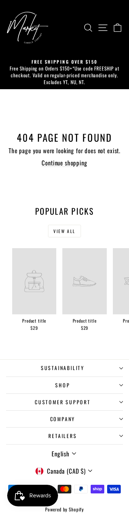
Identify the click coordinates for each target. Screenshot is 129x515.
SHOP (62, 385)
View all (64, 231)
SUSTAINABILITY (63, 368)
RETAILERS (62, 435)
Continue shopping (64, 162)
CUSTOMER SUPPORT (63, 402)
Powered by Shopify (64, 509)
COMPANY (63, 419)
